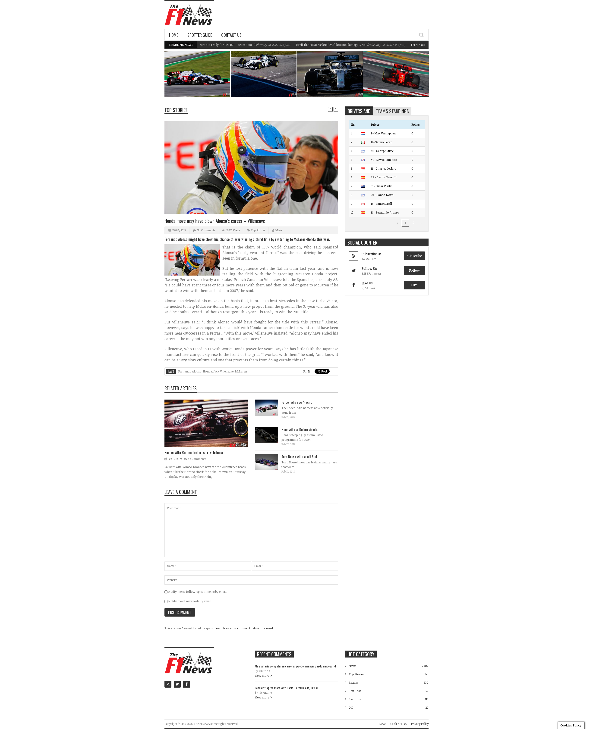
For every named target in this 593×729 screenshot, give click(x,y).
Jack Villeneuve (223, 371)
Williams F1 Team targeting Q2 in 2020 (200, 85)
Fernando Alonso (190, 371)
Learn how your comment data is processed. (244, 628)
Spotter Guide (199, 35)
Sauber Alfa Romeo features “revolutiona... (194, 452)
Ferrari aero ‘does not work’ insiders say (417, 45)
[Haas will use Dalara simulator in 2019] (270, 434)
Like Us (367, 283)
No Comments (206, 230)
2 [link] (413, 223)
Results (353, 682)
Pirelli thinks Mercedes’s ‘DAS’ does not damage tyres (309, 45)
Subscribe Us (372, 254)
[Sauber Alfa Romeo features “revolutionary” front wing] (210, 423)
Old (351, 707)
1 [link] (405, 223)
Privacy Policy (420, 724)
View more (262, 675)
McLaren (241, 371)
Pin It (306, 371)
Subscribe (414, 256)
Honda (207, 371)
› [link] (421, 223)
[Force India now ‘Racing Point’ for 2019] (270, 407)
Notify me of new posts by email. (190, 601)
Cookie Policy (398, 724)
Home (173, 35)
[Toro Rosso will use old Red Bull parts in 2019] (270, 462)
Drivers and (359, 111)
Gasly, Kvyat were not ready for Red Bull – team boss (265, 85)
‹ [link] (397, 223)
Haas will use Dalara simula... (300, 429)
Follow (414, 270)
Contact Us (231, 35)
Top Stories (176, 109)
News (215, 77)
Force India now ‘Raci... (296, 402)
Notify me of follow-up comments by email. (197, 591)
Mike (278, 230)
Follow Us (369, 268)
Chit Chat (355, 691)
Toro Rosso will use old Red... (300, 456)
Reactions (355, 699)
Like (414, 285)
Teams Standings (392, 111)
